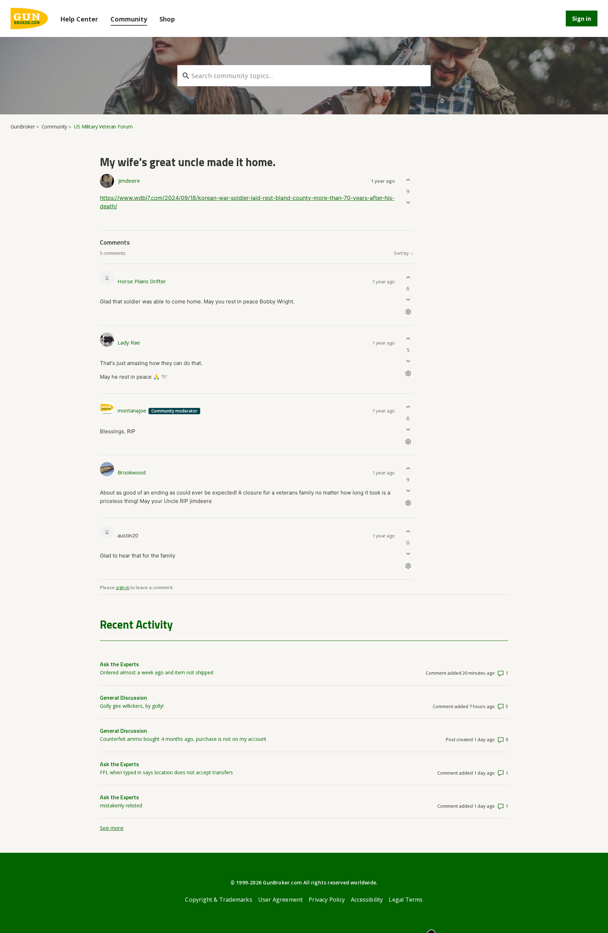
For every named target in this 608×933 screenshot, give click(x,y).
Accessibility (367, 899)
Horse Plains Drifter (142, 281)
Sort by (402, 253)
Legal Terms (406, 899)
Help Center (79, 19)
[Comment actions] (408, 312)
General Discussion (123, 697)
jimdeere (129, 180)
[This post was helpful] (408, 180)
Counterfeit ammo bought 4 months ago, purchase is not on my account (183, 739)
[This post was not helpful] (408, 202)
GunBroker (23, 126)
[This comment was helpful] (408, 277)
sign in (122, 587)
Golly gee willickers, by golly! (132, 705)
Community (128, 19)
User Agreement (280, 899)
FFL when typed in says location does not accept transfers (166, 772)
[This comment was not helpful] (408, 300)
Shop (167, 19)
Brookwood (132, 472)
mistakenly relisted (121, 805)
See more (112, 827)
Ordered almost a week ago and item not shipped (156, 672)
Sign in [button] (581, 19)
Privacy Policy (327, 899)
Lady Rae (129, 342)
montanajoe (133, 410)
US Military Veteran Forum (103, 126)
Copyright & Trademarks (218, 899)
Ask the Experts (119, 664)
